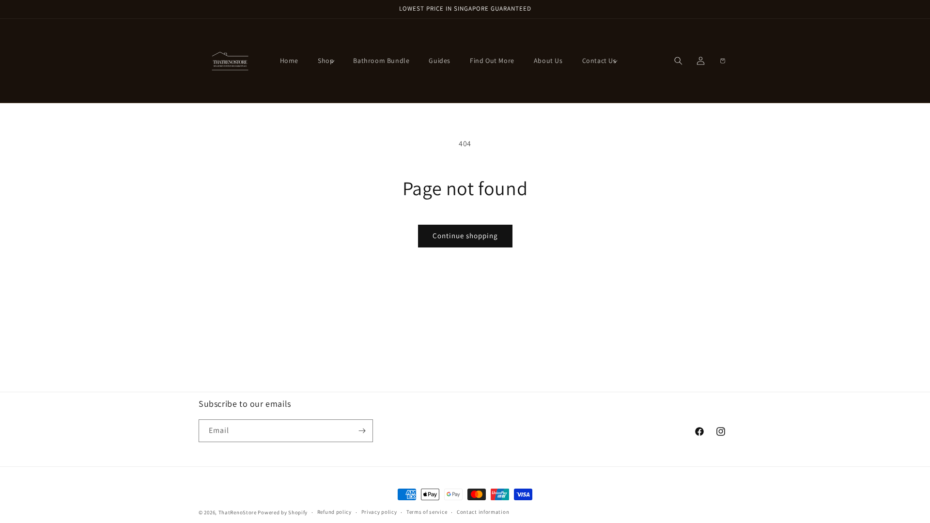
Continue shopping (465, 235)
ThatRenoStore (237, 512)
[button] (326, 60)
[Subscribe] (361, 430)
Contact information (483, 511)
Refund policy (334, 511)
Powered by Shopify (283, 512)
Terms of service (426, 511)
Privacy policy (379, 511)
